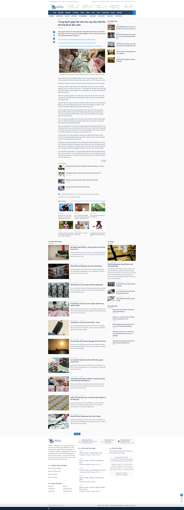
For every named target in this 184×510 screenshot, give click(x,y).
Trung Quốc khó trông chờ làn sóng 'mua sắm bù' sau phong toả (77, 43)
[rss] (134, 1)
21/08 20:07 (115, 313)
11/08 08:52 (82, 376)
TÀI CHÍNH (82, 12)
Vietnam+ (103, 161)
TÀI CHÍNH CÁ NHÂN (105, 12)
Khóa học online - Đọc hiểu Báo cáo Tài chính (92, 470)
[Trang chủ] (54, 440)
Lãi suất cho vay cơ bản (64, 197)
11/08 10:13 (82, 358)
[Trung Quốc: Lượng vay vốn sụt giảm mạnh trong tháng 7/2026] (58, 308)
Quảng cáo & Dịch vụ (130, 505)
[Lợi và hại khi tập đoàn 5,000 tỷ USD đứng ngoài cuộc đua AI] (58, 365)
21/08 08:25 (118, 57)
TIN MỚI (54, 12)
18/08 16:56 (82, 264)
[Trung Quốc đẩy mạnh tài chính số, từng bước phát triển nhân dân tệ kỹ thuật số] (58, 384)
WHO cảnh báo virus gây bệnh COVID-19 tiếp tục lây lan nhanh (82, 180)
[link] (130, 12)
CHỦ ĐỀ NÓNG (51, 16)
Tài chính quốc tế (120, 282)
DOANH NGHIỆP (68, 12)
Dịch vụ (122, 1)
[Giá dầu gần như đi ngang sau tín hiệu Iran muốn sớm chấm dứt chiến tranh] (111, 44)
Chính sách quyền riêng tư (117, 505)
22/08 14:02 (82, 245)
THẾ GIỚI (98, 12)
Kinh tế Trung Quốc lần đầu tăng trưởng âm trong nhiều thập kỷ (77, 39)
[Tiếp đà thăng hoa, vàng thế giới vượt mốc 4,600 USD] (111, 52)
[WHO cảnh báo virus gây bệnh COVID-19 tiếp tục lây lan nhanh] (61, 181)
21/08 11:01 (118, 25)
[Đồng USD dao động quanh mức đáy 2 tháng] (58, 421)
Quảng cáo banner (53, 474)
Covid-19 (63, 163)
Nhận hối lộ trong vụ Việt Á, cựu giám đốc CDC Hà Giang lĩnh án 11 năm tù (85, 166)
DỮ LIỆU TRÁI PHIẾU (101, 16)
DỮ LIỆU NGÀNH (74, 16)
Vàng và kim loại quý (112, 262)
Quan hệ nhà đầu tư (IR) (54, 471)
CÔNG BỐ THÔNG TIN (59, 16)
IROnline (65, 486)
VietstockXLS (51, 488)
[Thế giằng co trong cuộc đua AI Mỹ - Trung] (58, 327)
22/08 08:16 (118, 42)
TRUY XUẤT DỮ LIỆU (119, 16)
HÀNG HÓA (88, 12)
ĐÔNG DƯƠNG (119, 12)
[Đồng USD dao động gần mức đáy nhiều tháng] (58, 271)
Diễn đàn (112, 1)
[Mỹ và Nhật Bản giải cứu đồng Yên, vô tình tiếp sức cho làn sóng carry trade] (111, 27)
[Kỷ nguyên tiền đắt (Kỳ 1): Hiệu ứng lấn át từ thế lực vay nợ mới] (58, 252)
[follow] (49, 508)
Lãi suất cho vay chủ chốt (83, 194)
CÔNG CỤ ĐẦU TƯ (110, 16)
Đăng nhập (127, 1)
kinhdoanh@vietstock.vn (87, 442)
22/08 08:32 (115, 320)
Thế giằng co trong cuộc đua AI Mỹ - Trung (84, 322)
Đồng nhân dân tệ (95, 194)
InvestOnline (51, 491)
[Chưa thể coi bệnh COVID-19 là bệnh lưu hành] (61, 188)
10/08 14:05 (82, 414)
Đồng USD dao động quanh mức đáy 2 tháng (85, 416)
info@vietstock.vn (109, 442)
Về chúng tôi (106, 505)
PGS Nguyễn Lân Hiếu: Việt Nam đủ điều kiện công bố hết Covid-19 (83, 173)
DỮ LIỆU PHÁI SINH (93, 16)
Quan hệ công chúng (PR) (54, 468)
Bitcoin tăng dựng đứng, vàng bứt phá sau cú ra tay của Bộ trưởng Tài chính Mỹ (126, 36)
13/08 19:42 (82, 320)
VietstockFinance (95, 1)
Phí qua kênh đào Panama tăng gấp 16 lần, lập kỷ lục (88, 341)
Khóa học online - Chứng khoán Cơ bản (90, 453)
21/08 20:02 (115, 337)
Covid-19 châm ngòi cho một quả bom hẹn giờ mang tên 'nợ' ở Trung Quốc (80, 46)
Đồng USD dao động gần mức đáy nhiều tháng (86, 266)
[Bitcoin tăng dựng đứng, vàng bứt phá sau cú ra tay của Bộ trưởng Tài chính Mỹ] (111, 35)
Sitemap (99, 505)
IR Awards (118, 1)
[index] (68, 6)
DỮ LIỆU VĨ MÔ (67, 16)
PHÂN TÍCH (113, 12)
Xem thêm (77, 434)
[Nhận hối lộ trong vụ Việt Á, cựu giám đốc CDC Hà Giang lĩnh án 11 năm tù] (61, 167)
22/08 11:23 (115, 327)
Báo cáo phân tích (52, 477)
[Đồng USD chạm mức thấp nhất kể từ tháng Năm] (58, 290)
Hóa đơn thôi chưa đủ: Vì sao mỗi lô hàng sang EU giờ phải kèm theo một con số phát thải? (123, 333)
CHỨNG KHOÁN (60, 12)
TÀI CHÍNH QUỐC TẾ (74, 245)
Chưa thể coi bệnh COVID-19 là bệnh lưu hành (78, 187)
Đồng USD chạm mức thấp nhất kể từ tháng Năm (86, 285)
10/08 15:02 (82, 395)
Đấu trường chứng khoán (105, 1)
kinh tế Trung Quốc (75, 197)
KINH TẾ (93, 12)
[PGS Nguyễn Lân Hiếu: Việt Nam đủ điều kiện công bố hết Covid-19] (61, 174)
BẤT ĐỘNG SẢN (75, 12)
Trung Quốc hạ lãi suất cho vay (68, 194)
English (131, 1)
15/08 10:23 (82, 301)
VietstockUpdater (67, 488)
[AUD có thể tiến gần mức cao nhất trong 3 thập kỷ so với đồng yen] (58, 402)
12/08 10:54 (82, 339)
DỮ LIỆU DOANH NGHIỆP (83, 16)
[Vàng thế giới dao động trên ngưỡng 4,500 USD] (111, 60)
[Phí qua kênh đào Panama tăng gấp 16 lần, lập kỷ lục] (58, 346)
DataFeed (50, 486)
